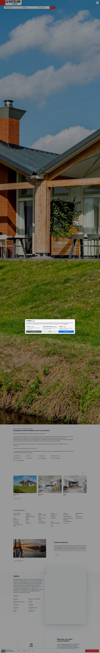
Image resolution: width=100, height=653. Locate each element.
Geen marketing (34, 331)
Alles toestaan (66, 331)
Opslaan (50, 331)
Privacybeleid (65, 323)
